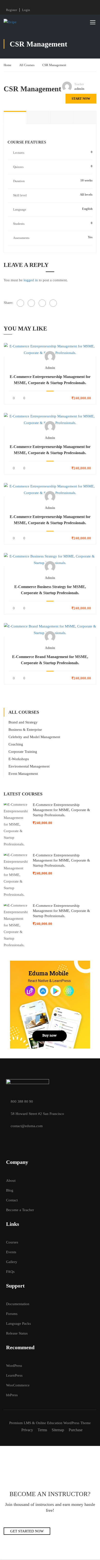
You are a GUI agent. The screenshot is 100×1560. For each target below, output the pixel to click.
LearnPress (14, 1375)
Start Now (81, 98)
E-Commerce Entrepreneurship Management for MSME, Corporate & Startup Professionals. (50, 380)
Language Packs (18, 1323)
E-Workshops (18, 759)
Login (26, 10)
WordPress (14, 1366)
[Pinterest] (53, 303)
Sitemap (58, 1430)
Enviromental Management (29, 766)
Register (11, 10)
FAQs (10, 1272)
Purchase (76, 1430)
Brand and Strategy (23, 722)
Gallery (11, 1262)
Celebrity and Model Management (34, 737)
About (11, 1180)
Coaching (15, 744)
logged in (31, 280)
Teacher (79, 84)
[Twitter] (42, 303)
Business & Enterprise (25, 730)
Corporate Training (22, 752)
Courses (12, 1242)
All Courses (26, 65)
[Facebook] (20, 303)
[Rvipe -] (19, 22)
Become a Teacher (20, 1210)
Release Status (17, 1333)
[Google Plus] (31, 303)
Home (7, 65)
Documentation (17, 1304)
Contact (12, 1200)
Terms (42, 1430)
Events (11, 1252)
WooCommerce (18, 1385)
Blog (9, 1190)
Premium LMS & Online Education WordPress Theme (50, 1423)
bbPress (12, 1395)
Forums (11, 1314)
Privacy (27, 1430)
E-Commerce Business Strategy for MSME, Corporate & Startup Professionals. (50, 590)
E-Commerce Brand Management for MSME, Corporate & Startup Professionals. (50, 660)
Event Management (23, 774)
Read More (50, 349)
